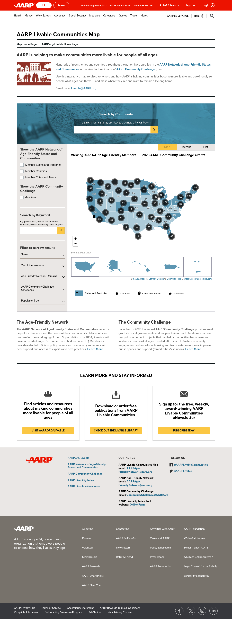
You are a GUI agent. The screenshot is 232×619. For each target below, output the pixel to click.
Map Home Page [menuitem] (27, 44)
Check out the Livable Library (116, 430)
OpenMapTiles (174, 279)
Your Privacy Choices (120, 612)
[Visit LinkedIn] (213, 611)
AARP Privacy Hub (24, 608)
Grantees (30, 197)
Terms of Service (51, 608)
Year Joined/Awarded (33, 265)
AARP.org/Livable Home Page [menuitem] (59, 44)
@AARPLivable (183, 471)
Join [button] (44, 5)
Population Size (30, 300)
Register (190, 5)
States (25, 254)
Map (167, 147)
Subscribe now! (184, 430)
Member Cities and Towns (41, 177)
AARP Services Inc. (161, 566)
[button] (212, 16)
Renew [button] (61, 5)
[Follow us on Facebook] (179, 611)
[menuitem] (17, 17)
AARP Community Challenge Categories (37, 288)
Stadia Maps (139, 279)
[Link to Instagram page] (202, 611)
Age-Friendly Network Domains (39, 276)
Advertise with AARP (162, 528)
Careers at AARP (160, 538)
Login (206, 5)
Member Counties (36, 171)
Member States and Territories (43, 164)
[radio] (85, 267)
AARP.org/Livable (78, 458)
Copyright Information (26, 612)
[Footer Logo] (24, 528)
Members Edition (143, 5)
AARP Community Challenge (85, 473)
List (205, 147)
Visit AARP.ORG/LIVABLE (48, 430)
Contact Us (122, 528)
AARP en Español (178, 15)
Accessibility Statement (80, 608)
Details (186, 147)
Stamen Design (156, 279)
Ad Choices (95, 612)
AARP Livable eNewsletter (84, 486)
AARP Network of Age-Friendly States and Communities (87, 466)
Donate (86, 538)
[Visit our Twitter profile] (191, 611)
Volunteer (87, 547)
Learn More (95, 349)
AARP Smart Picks (120, 5)
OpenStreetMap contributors (198, 279)
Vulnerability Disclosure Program (64, 612)
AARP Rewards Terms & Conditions (120, 608)
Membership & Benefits (94, 5)
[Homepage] (24, 5)
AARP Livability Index (81, 480)
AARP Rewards (91, 566)
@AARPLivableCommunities (191, 464)
